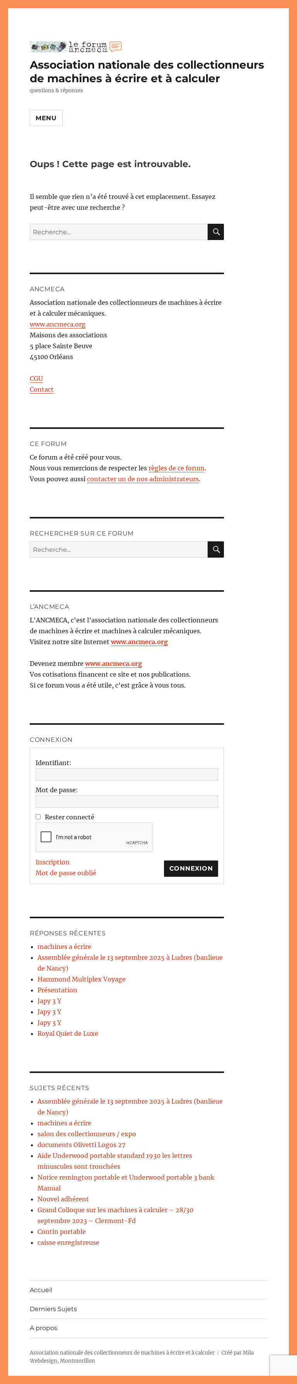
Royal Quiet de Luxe (68, 1033)
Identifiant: (54, 763)
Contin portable (62, 1231)
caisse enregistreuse (68, 1242)
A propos (43, 1328)
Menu (46, 118)
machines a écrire (64, 946)
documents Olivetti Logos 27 (81, 1145)
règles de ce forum (176, 468)
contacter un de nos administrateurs (143, 479)
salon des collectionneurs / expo (87, 1134)
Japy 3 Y (49, 1001)
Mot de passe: (57, 790)
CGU (36, 378)
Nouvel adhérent (63, 1199)
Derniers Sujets (53, 1309)
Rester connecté (69, 817)
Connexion (191, 868)
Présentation (57, 990)
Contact (42, 389)
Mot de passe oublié (66, 873)
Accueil (41, 1290)
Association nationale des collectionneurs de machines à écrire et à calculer (147, 71)
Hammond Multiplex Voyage (82, 979)
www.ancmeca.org (57, 324)
